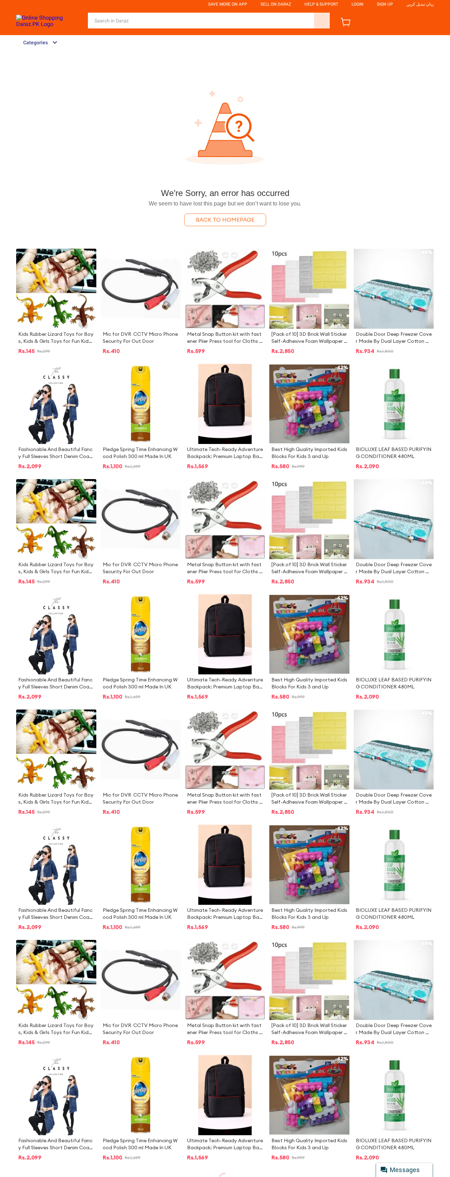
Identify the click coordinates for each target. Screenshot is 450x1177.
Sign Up (385, 4)
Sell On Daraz (276, 4)
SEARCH (322, 20)
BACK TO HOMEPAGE (225, 220)
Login (358, 4)
